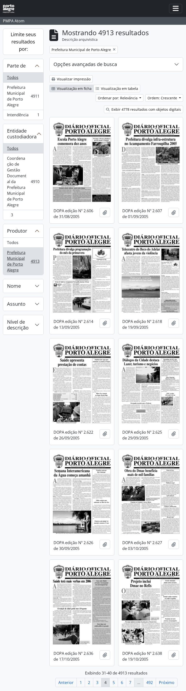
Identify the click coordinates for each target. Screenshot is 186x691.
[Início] (10, 8)
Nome (14, 286)
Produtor (17, 231)
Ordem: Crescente (162, 98)
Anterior (66, 682)
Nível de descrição (18, 325)
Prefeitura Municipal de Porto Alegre (23, 96)
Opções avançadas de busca (85, 64)
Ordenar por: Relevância (118, 98)
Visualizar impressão (73, 79)
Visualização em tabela (119, 88)
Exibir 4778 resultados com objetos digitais (145, 109)
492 (149, 682)
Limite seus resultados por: (23, 41)
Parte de (16, 65)
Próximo (166, 682)
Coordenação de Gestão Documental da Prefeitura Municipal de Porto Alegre (23, 182)
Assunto (16, 304)
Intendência (23, 116)
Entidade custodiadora (22, 133)
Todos (12, 77)
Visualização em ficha (74, 88)
